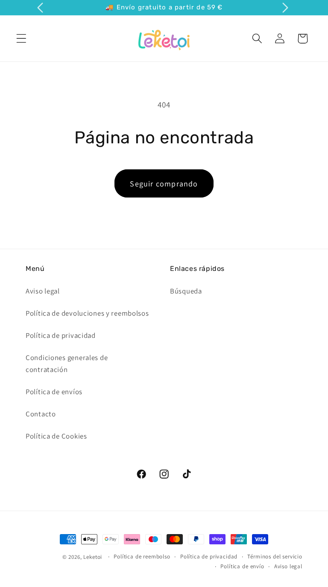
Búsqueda (186, 291)
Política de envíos (54, 391)
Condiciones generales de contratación (67, 363)
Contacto (41, 413)
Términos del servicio (274, 556)
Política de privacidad (61, 335)
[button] (21, 38)
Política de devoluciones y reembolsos (87, 313)
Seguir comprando (164, 184)
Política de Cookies (56, 436)
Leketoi (92, 557)
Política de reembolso (142, 556)
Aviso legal (43, 291)
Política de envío (242, 566)
